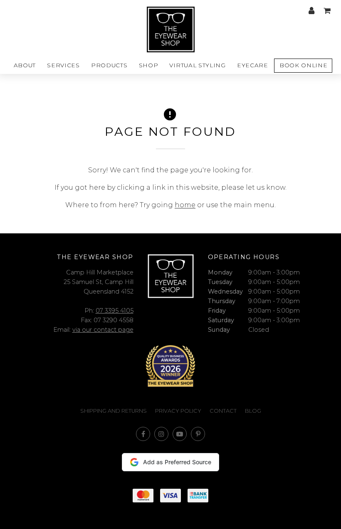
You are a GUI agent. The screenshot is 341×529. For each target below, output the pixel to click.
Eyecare (252, 65)
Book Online (303, 65)
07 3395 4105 (114, 310)
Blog (253, 411)
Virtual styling (197, 65)
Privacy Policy (178, 411)
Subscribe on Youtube (180, 434)
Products (109, 65)
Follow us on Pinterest (198, 434)
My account (311, 11)
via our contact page (102, 329)
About (25, 65)
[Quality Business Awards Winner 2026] (170, 366)
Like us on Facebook (143, 434)
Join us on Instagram (161, 434)
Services (63, 65)
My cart (326, 11)
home (185, 205)
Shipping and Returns (113, 411)
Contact (223, 411)
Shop (148, 65)
